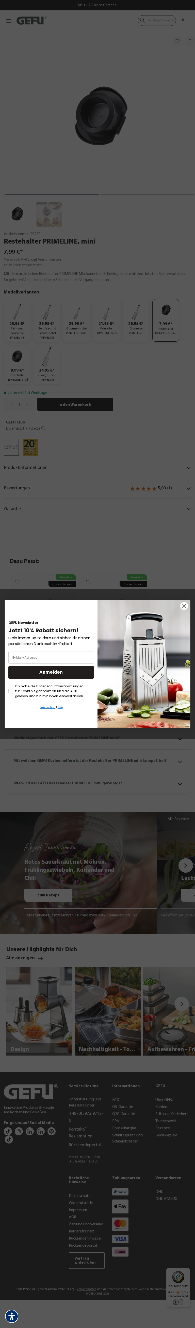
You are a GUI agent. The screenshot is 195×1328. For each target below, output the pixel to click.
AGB (60, 707)
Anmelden (51, 672)
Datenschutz (47, 707)
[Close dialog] (184, 606)
